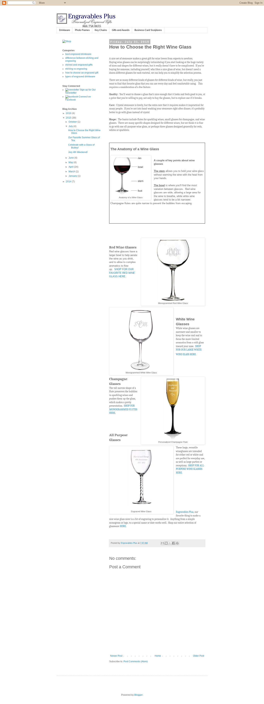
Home (158, 656)
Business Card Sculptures (148, 30)
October (73, 121)
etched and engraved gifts (79, 64)
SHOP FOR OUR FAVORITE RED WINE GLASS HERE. (122, 273)
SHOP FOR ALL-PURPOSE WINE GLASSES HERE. (190, 469)
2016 (69, 113)
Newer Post (116, 656)
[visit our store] (66, 41)
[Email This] (162, 543)
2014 (69, 181)
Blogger (138, 695)
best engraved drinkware (78, 54)
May (71, 162)
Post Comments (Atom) (135, 661)
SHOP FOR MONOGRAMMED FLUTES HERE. (123, 409)
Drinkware (64, 30)
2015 (69, 117)
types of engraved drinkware (80, 76)
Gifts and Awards (120, 30)
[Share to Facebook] (173, 543)
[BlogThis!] (166, 543)
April (71, 167)
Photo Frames (82, 30)
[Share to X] (170, 543)
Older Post (198, 656)
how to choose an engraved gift (81, 72)
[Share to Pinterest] (177, 543)
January (73, 176)
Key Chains (101, 30)
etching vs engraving (76, 68)
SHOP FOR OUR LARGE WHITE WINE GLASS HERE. (189, 350)
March (72, 171)
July (71, 126)
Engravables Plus (184, 511)
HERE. (123, 526)
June (71, 157)
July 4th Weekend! (78, 152)
